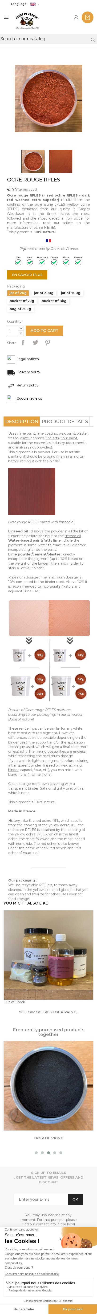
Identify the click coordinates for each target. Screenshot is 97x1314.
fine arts (52, 438)
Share (23, 342)
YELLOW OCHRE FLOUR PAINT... (48, 1012)
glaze (24, 438)
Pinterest (47, 342)
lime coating (47, 433)
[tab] (22, 421)
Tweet (35, 342)
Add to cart (44, 330)
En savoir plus (27, 274)
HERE (49, 227)
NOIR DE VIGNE (48, 1138)
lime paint (27, 433)
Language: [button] (19, 4)
